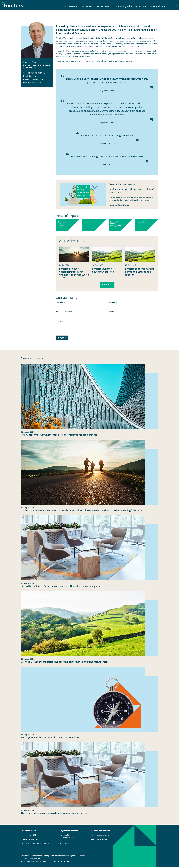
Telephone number (64, 312)
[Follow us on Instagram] (30, 835)
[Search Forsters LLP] (176, 5)
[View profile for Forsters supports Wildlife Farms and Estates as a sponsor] (140, 254)
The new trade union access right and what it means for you (54, 813)
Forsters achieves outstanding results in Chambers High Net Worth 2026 (74, 273)
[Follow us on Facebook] (26, 835)
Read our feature (117, 205)
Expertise (70, 6)
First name (61, 302)
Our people (86, 6)
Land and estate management (115, 224)
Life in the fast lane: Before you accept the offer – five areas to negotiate (61, 586)
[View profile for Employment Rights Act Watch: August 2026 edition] (89, 699)
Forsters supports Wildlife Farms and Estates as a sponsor (139, 271)
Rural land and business (61, 224)
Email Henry (28, 76)
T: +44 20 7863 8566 (32, 73)
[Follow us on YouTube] (34, 835)
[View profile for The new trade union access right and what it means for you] (89, 774)
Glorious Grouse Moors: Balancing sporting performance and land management (65, 661)
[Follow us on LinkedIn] (22, 835)
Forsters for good (121, 6)
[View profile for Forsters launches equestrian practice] (107, 254)
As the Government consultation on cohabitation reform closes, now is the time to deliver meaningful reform (81, 510)
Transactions (141, 222)
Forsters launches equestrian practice (103, 270)
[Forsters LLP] (12, 5)
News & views (102, 6)
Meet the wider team (32, 82)
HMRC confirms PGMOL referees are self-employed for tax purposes (59, 434)
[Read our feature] (83, 194)
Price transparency (99, 835)
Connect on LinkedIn (32, 79)
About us (139, 6)
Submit (62, 338)
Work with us (156, 6)
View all (107, 285)
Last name (113, 302)
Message (60, 321)
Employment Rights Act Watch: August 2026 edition (50, 737)
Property (87, 222)
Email (111, 312)
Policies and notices (100, 830)
